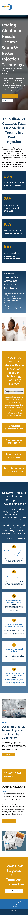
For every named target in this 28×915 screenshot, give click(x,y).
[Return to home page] (7, 7)
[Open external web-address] (14, 841)
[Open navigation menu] (24, 7)
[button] (10, 96)
